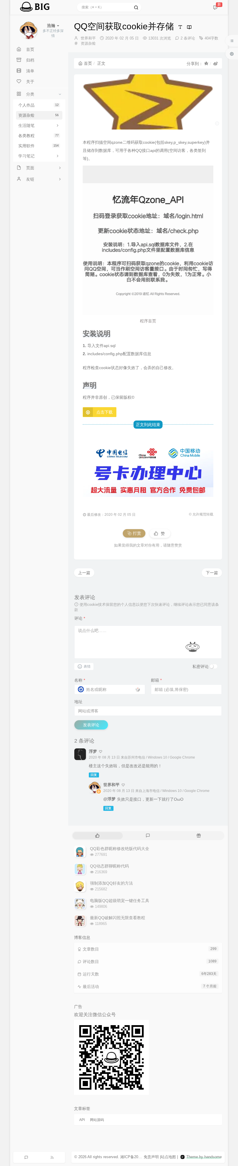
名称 (79, 680)
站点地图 (168, 1157)
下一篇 (212, 572)
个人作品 (38, 105)
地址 (78, 701)
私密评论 (200, 666)
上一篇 (84, 572)
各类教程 (38, 135)
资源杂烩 (38, 115)
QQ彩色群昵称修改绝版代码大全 (119, 848)
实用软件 (38, 145)
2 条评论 (188, 38)
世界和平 (88, 38)
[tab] (97, 835)
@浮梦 (109, 799)
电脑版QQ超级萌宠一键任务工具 (119, 900)
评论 (79, 618)
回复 (94, 775)
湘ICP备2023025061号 (139, 1157)
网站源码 (97, 1120)
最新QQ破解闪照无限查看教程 (117, 917)
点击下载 (104, 412)
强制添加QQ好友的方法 (111, 883)
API (82, 1120)
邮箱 (156, 680)
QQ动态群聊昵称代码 (109, 866)
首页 (88, 63)
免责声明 (151, 1157)
